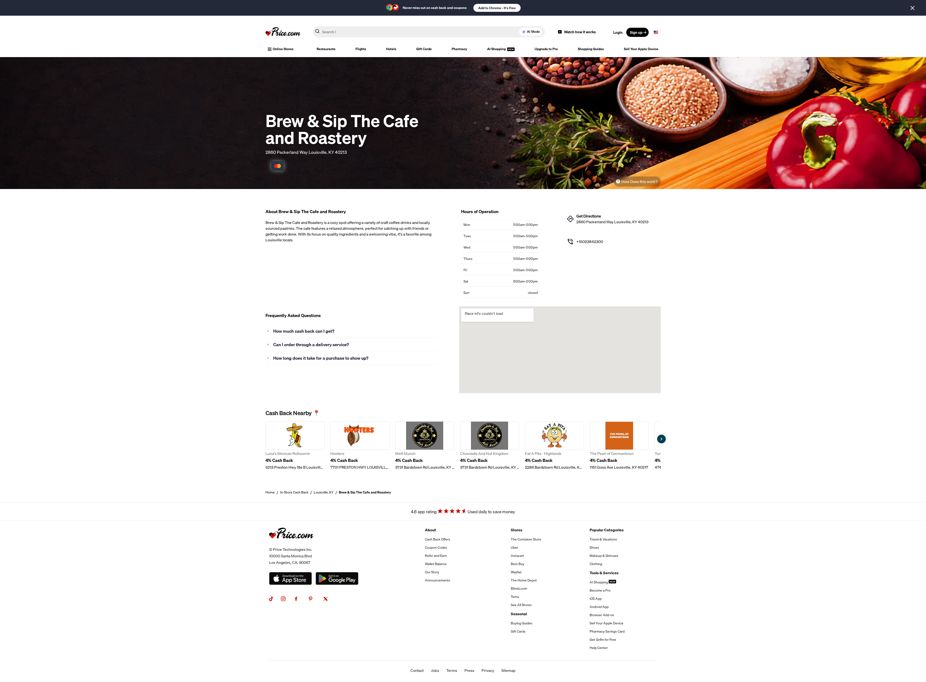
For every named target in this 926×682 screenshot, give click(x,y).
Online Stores (283, 49)
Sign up (636, 32)
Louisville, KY (324, 492)
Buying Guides (521, 623)
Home (270, 492)
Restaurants (326, 49)
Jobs (435, 670)
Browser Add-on (602, 615)
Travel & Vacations (603, 539)
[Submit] (317, 32)
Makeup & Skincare (604, 555)
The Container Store (526, 539)
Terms (451, 670)
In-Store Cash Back (294, 492)
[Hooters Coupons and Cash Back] (359, 445)
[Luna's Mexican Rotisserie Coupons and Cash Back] (295, 445)
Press (469, 670)
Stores (516, 530)
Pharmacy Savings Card (607, 631)
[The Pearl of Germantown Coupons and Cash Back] (619, 445)
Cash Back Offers (437, 539)
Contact (417, 670)
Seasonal (519, 614)
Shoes (594, 547)
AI (533, 31)
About (430, 530)
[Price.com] (291, 543)
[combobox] (429, 31)
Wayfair (516, 572)
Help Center (599, 647)
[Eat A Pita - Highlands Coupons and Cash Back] (554, 445)
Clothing (596, 564)
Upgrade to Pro (546, 49)
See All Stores (521, 605)
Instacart (517, 555)
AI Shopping (496, 49)
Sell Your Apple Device (641, 49)
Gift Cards (424, 49)
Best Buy (517, 564)
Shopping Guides (591, 49)
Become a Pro (600, 590)
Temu (515, 596)
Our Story (432, 572)
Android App (599, 606)
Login (618, 32)
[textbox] (656, 32)
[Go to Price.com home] (283, 32)
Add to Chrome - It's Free (497, 8)
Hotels (391, 49)
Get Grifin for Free (603, 639)
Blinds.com (519, 588)
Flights (360, 49)
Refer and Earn (436, 555)
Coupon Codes (436, 547)
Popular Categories (607, 530)
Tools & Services (604, 573)
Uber (514, 547)
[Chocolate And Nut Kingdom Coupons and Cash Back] (489, 445)
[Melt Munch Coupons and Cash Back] (424, 445)
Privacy (488, 670)
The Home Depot (524, 580)
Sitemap (508, 670)
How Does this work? (639, 181)
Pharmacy (459, 49)
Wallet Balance (436, 564)
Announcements (437, 580)
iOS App (596, 598)
